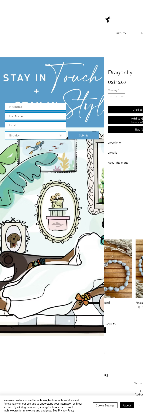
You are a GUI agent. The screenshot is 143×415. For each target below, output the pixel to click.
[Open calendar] (60, 135)
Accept (127, 405)
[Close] (138, 405)
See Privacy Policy (63, 410)
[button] (94, 8)
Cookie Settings (105, 405)
